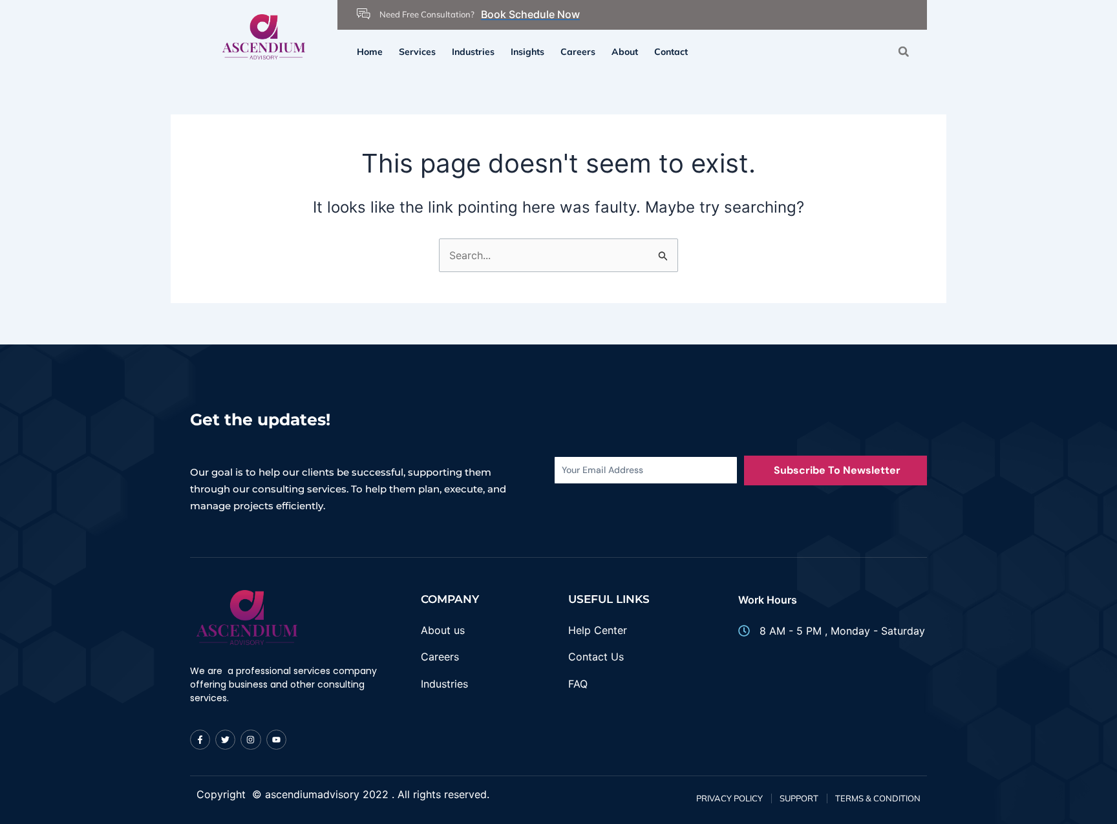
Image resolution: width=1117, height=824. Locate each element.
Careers (577, 52)
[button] (903, 51)
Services (417, 52)
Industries (473, 52)
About (625, 52)
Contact (671, 52)
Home (370, 52)
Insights (527, 52)
